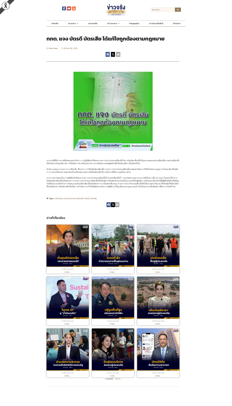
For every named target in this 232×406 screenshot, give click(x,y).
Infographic (134, 23)
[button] (108, 54)
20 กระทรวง (112, 23)
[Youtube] (69, 8)
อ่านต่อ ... (68, 272)
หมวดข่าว (72, 23)
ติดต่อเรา (177, 23)
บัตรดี (87, 198)
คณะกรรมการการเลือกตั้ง (73, 198)
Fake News (53, 48)
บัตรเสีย (93, 198)
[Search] (178, 10)
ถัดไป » (118, 379)
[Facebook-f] (64, 8)
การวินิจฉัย (58, 198)
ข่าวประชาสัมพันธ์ (156, 23)
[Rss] (74, 8)
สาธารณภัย (92, 23)
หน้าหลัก (54, 23)
